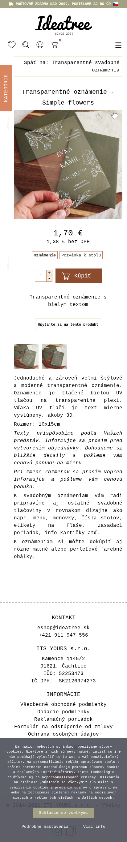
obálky (23, 557)
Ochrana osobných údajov (63, 734)
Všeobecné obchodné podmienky (63, 704)
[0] (52, 45)
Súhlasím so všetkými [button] (63, 812)
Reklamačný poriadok (63, 719)
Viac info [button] (94, 826)
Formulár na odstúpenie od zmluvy (63, 727)
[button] (40, 45)
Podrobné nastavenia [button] (45, 826)
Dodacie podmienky (63, 712)
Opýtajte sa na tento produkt (68, 325)
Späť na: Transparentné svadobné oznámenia (72, 66)
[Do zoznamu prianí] (115, 116)
